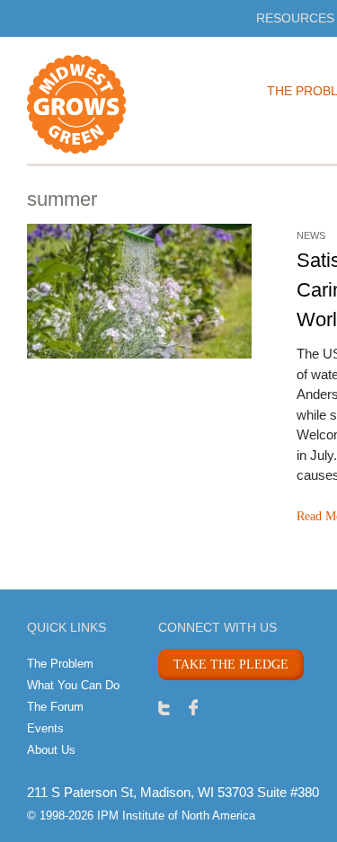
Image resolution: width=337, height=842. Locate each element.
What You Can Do (73, 685)
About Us (51, 750)
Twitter (164, 706)
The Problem (60, 663)
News (311, 235)
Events (45, 728)
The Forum (55, 706)
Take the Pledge (230, 664)
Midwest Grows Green (108, 104)
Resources (295, 18)
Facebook (194, 706)
